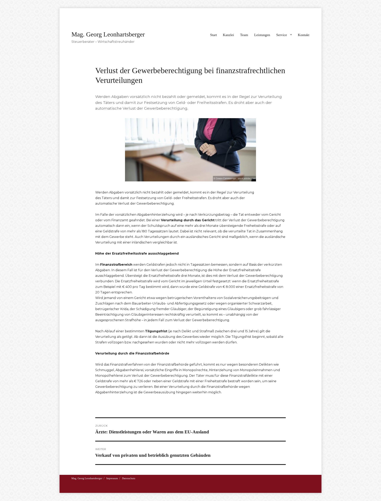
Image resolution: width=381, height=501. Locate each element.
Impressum (112, 478)
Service (281, 35)
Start (213, 35)
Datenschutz (128, 478)
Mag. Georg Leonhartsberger (108, 34)
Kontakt (303, 35)
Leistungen (262, 35)
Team (244, 35)
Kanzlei (228, 35)
